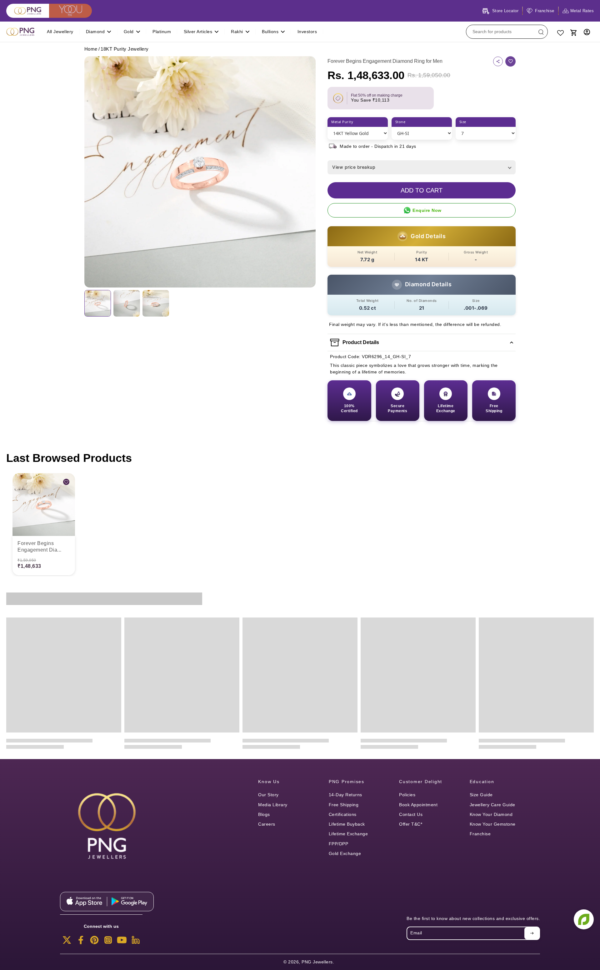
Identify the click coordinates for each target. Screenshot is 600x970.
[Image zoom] (200, 172)
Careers (266, 824)
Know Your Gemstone (493, 824)
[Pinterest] (94, 942)
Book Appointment (418, 804)
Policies (407, 794)
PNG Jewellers (317, 961)
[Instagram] (108, 942)
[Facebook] (81, 942)
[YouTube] (122, 942)
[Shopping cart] (573, 32)
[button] (422, 190)
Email (416, 933)
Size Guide (481, 794)
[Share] (498, 61)
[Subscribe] (531, 933)
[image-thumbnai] (98, 303)
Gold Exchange (345, 853)
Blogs (264, 814)
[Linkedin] (135, 942)
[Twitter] (67, 942)
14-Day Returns (345, 794)
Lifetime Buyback (347, 824)
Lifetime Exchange (348, 833)
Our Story (268, 794)
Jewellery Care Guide (492, 804)
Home (91, 49)
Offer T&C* (410, 824)
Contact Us (410, 814)
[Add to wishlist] (510, 61)
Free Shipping (344, 804)
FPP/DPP (338, 843)
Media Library (273, 804)
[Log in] (587, 32)
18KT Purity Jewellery (125, 49)
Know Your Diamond (491, 814)
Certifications (343, 814)
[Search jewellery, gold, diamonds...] (541, 32)
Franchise (480, 833)
